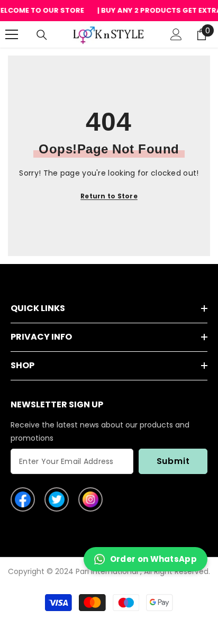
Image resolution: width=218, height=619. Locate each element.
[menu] (11, 34)
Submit (173, 461)
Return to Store (109, 196)
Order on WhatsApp (153, 559)
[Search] (41, 35)
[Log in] (176, 34)
